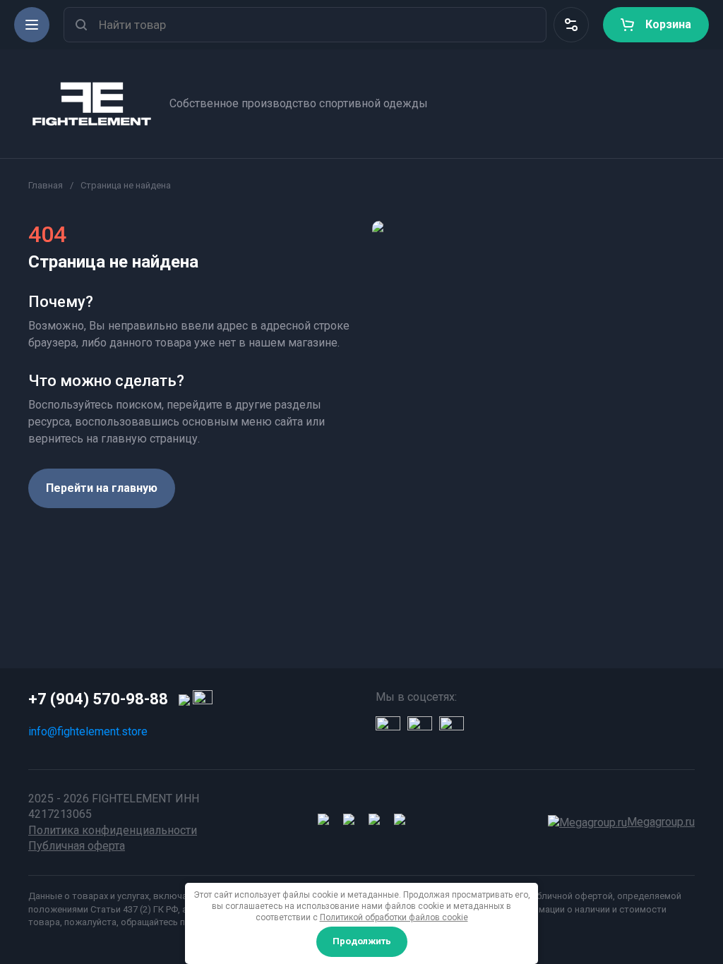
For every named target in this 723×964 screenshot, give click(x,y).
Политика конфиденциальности (112, 830)
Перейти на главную (101, 488)
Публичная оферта (76, 845)
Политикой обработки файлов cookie (394, 917)
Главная (45, 185)
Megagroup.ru (661, 822)
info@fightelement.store (88, 731)
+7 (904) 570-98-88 (98, 699)
